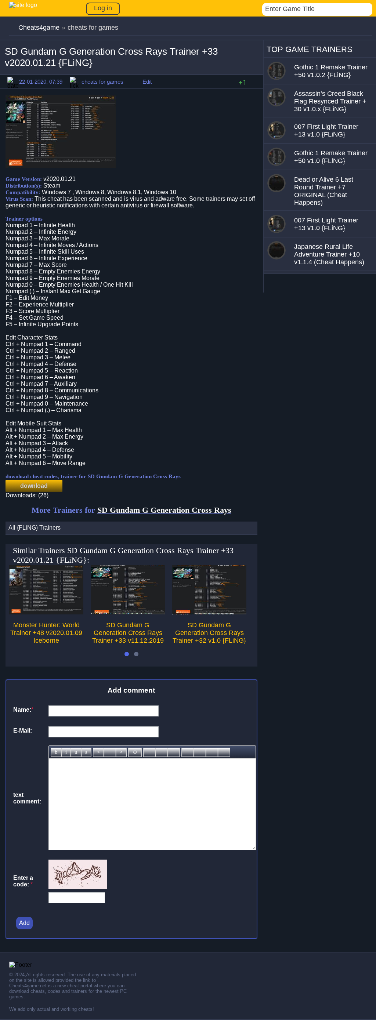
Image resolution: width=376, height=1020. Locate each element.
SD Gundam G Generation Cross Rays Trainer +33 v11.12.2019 (128, 632)
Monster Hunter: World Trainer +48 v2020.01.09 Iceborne (46, 632)
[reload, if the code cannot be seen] (77, 887)
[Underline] (76, 752)
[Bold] (56, 752)
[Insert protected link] (161, 752)
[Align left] (98, 752)
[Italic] (66, 752)
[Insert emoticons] (135, 752)
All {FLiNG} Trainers (34, 527)
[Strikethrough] (86, 752)
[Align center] (110, 752)
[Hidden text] (187, 752)
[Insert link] (149, 752)
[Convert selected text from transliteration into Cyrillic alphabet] (212, 752)
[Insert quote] (200, 752)
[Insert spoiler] (224, 752)
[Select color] (173, 752)
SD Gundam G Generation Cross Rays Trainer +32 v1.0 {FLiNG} (209, 632)
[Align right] (121, 752)
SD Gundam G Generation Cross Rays (164, 510)
